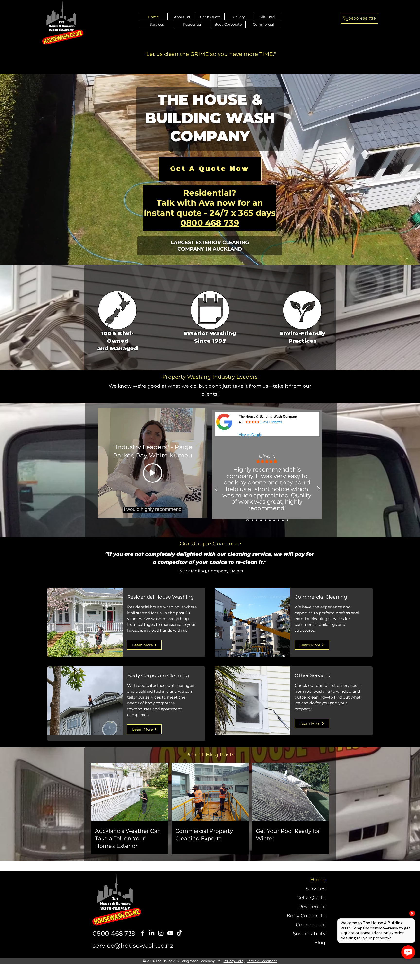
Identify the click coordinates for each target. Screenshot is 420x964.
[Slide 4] (261, 520)
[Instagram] (161, 933)
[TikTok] (179, 933)
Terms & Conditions (262, 961)
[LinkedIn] (151, 933)
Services (315, 889)
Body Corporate (306, 916)
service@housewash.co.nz (133, 945)
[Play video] (152, 473)
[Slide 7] (274, 520)
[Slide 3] (256, 520)
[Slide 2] (252, 520)
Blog (319, 943)
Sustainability (309, 934)
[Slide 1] (247, 520)
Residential (311, 907)
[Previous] (216, 489)
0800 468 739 (210, 223)
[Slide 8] (278, 520)
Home (317, 880)
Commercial (310, 925)
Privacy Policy (234, 961)
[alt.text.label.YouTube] (170, 933)
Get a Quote (310, 898)
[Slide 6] (270, 520)
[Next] (318, 489)
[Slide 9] (283, 520)
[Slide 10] (287, 520)
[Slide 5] (265, 520)
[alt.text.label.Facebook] (142, 933)
